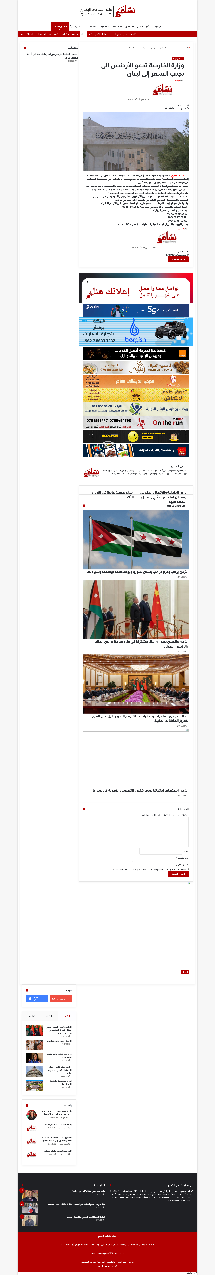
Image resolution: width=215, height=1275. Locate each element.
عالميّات (103, 27)
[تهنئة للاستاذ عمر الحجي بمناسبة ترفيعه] (30, 1220)
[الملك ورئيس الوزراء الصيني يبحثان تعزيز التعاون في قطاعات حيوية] (34, 1030)
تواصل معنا (53, 34)
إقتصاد (116, 27)
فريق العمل (65, 34)
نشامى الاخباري (63, 1128)
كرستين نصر (64, 1117)
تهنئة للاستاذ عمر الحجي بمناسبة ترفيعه (86, 1217)
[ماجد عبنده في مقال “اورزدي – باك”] (30, 1195)
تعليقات (31, 1016)
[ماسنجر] (190, 1273)
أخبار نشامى (143, 27)
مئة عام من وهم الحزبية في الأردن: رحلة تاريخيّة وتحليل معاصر (76, 1204)
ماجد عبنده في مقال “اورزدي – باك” (88, 1191)
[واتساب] (186, 1273)
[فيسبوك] (196, 1273)
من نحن (75, 34)
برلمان (128, 27)
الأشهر (67, 1016)
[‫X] (194, 1273)
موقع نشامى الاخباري (107, 1236)
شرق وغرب (178, 58)
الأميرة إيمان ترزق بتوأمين (59, 1041)
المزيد (78, 27)
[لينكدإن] (192, 1273)
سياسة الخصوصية (28, 34)
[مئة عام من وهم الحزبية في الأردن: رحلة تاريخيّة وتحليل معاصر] (30, 1208)
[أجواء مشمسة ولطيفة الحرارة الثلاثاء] (34, 1085)
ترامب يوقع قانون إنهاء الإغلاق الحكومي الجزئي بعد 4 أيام (59, 1070)
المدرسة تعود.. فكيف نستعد (58, 1151)
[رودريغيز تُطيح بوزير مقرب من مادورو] (34, 1058)
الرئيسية (159, 27)
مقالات (90, 27)
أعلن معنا (42, 34)
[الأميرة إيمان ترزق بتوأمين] (34, 1045)
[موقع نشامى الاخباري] (107, 11)
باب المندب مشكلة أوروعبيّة (58, 1124)
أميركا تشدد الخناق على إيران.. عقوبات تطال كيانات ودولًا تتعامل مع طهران (117, 34)
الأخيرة (49, 1016)
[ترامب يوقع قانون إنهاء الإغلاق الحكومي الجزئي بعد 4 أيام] (34, 1071)
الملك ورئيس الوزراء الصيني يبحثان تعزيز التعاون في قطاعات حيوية (59, 1030)
